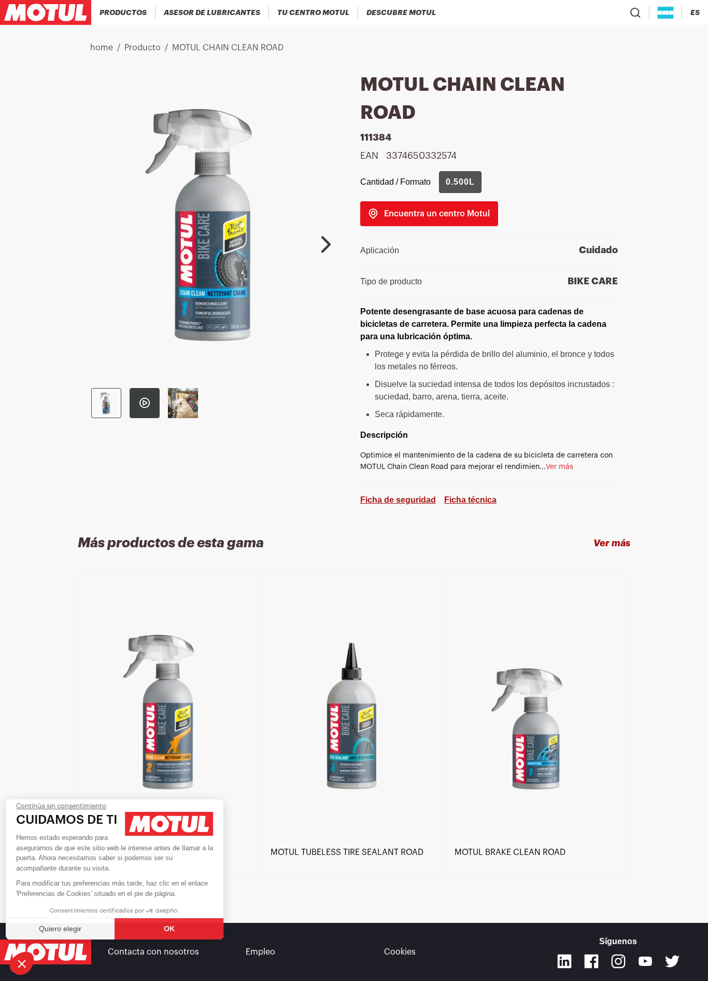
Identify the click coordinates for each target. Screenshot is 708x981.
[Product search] (635, 12)
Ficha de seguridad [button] (398, 499)
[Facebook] (591, 961)
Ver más (611, 543)
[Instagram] (618, 961)
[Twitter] (672, 961)
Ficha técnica (470, 499)
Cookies (400, 952)
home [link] (101, 48)
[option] (170, 712)
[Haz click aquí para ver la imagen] (106, 403)
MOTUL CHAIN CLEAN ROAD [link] (228, 48)
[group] (460, 182)
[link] (429, 213)
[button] (21, 963)
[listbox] (354, 730)
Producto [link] (142, 48)
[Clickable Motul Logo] (45, 12)
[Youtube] (645, 961)
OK (173, 928)
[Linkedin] (564, 961)
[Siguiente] (326, 244)
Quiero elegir (65, 928)
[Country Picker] (665, 13)
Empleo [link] (260, 952)
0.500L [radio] (460, 181)
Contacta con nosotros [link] (153, 952)
